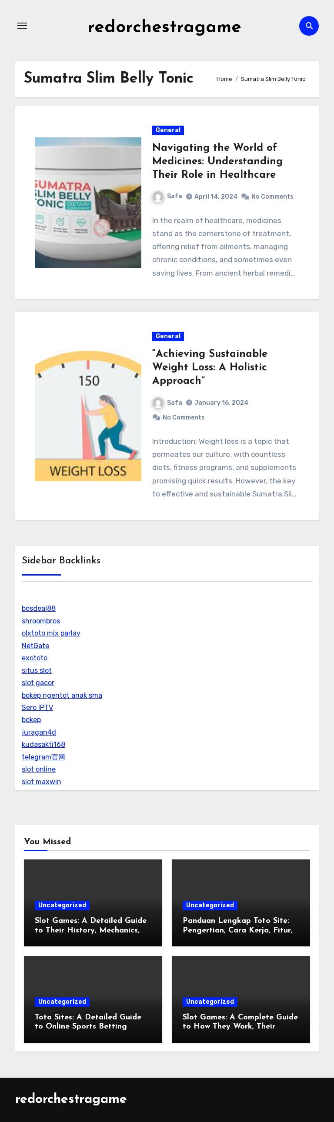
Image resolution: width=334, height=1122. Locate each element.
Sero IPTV (37, 707)
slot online (39, 769)
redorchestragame (164, 28)
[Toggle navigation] (22, 25)
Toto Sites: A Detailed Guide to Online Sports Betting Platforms (88, 1027)
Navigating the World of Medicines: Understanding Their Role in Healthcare (217, 161)
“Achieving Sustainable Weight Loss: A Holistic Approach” (209, 367)
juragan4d (39, 732)
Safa (174, 196)
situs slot (37, 670)
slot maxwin (41, 782)
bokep (31, 720)
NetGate (35, 646)
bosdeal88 (39, 608)
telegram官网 (43, 757)
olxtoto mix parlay (51, 633)
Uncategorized (62, 905)
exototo (34, 658)
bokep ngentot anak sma (62, 695)
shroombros (41, 621)
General (168, 130)
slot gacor (38, 683)
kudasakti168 (43, 744)
